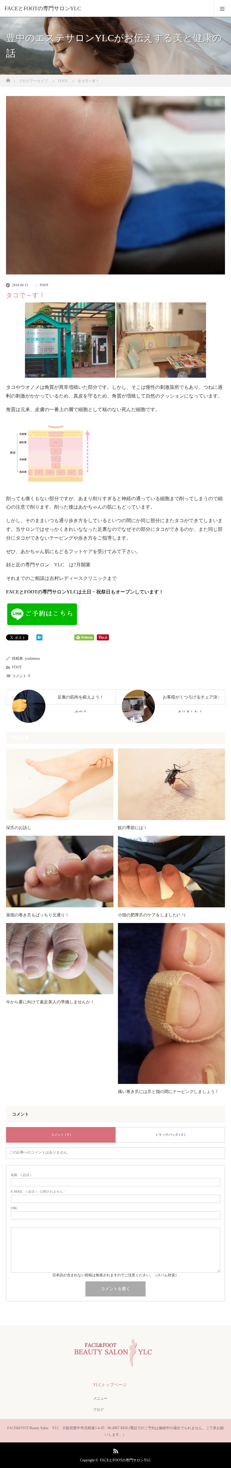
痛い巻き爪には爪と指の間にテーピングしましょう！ (168, 1091)
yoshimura (32, 658)
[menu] (222, 8)
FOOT (44, 285)
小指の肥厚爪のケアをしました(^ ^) (151, 915)
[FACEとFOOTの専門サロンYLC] (106, 8)
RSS (114, 1449)
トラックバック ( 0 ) (170, 1134)
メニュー (100, 1398)
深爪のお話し (18, 827)
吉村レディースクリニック (78, 578)
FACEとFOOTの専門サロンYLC (125, 1460)
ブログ (98, 1410)
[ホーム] (8, 78)
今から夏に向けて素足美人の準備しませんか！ (50, 1002)
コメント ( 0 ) (61, 1134)
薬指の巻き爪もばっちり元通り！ (37, 915)
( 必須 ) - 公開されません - (38, 1191)
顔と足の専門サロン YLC (35, 564)
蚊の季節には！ (132, 827)
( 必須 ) (21, 1175)
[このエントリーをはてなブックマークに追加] (39, 638)
